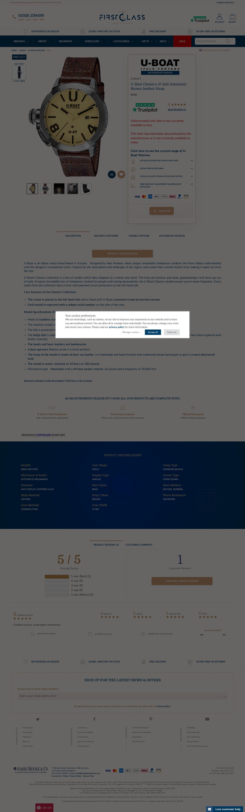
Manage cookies (130, 332)
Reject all (171, 332)
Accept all (153, 332)
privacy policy (116, 327)
